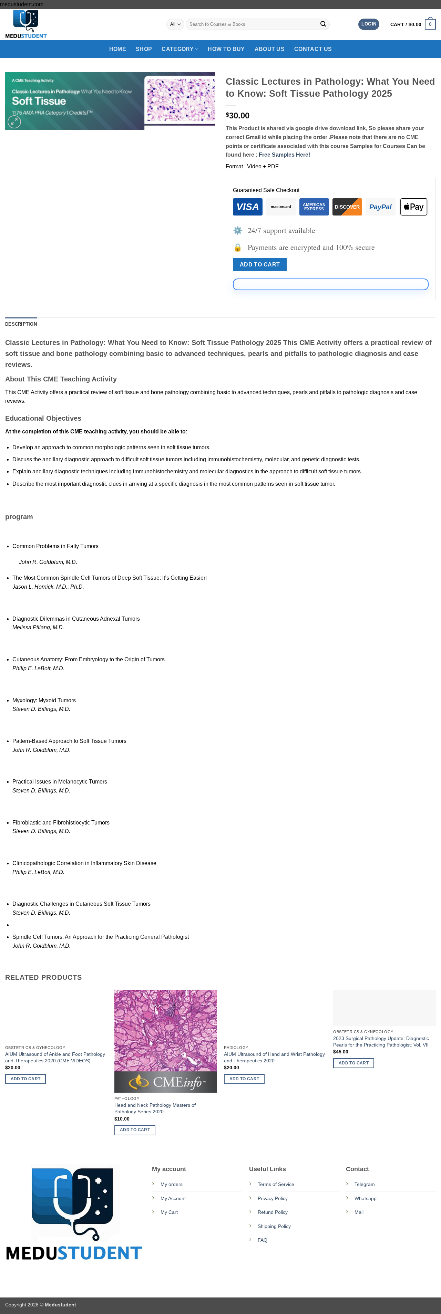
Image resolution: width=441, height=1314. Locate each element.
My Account (173, 1198)
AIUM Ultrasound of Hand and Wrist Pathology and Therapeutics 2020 (274, 1057)
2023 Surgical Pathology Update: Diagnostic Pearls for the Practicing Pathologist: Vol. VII (381, 1042)
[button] (368, 24)
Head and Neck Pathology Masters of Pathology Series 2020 (155, 1108)
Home (117, 49)
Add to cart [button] (26, 1079)
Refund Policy (273, 1212)
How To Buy (226, 49)
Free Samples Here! (284, 155)
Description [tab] (21, 324)
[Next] (435, 1069)
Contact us (313, 49)
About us (270, 49)
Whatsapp (366, 1198)
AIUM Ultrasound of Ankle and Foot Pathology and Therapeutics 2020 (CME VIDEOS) (55, 1057)
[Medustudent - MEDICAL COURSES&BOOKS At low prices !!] (39, 24)
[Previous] (5, 1069)
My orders (172, 1184)
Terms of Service (276, 1184)
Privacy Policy (273, 1198)
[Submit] (323, 24)
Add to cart (260, 264)
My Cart (169, 1212)
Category (178, 49)
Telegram (365, 1184)
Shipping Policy (274, 1226)
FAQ (262, 1240)
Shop (144, 49)
